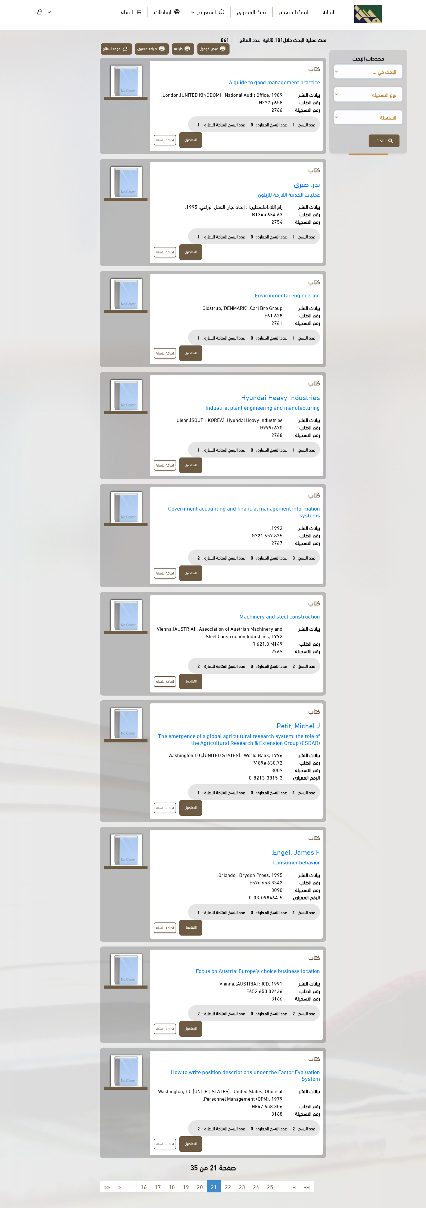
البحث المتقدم (294, 11)
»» (307, 1186)
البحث (381, 140)
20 (200, 1186)
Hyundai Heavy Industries (280, 397)
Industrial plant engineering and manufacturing (263, 407)
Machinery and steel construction (280, 616)
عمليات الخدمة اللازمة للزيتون (289, 194)
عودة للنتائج (111, 48)
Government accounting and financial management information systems (244, 511)
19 (186, 1186)
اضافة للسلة (165, 139)
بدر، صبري (307, 184)
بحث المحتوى (251, 11)
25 (270, 1186)
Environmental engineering (287, 295)
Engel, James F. (295, 851)
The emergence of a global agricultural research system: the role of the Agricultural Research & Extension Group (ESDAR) (239, 738)
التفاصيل (191, 139)
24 (256, 1186)
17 (158, 1186)
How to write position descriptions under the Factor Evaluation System (245, 1075)
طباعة (178, 48)
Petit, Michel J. (297, 725)
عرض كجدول (209, 48)
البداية (329, 11)
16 (144, 1186)
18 (172, 1186)
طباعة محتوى (147, 48)
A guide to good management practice (274, 81)
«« (107, 1186)
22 (228, 1186)
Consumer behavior (296, 862)
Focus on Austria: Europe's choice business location (258, 970)
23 (242, 1186)
